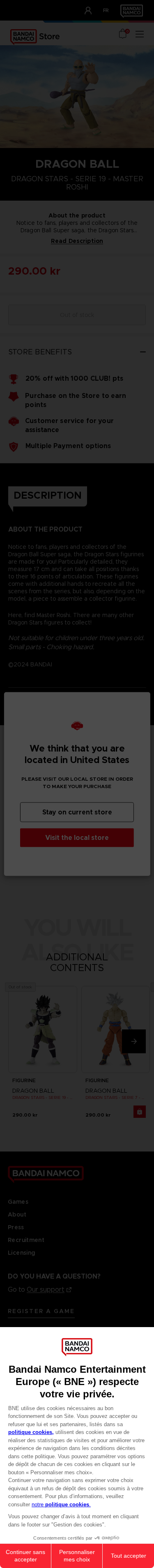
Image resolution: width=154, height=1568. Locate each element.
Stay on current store (77, 812)
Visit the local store (77, 837)
